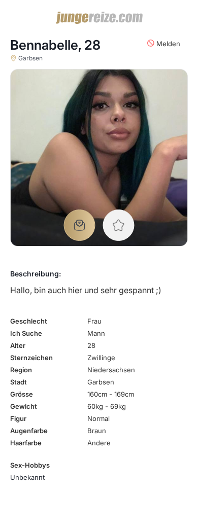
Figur (18, 418)
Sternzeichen (31, 358)
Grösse (21, 394)
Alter (17, 345)
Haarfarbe (26, 443)
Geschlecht (28, 321)
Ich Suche (26, 333)
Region (21, 370)
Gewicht (23, 406)
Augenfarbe (29, 431)
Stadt (18, 382)
